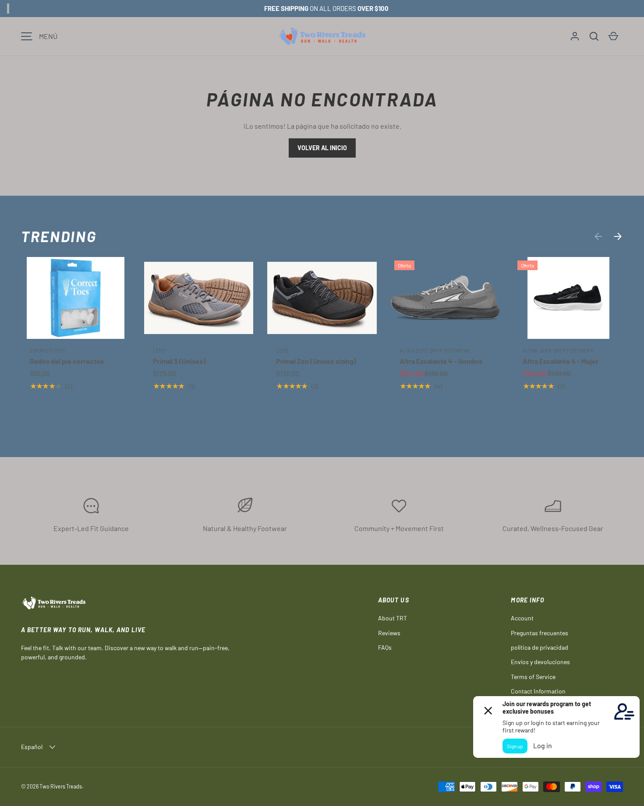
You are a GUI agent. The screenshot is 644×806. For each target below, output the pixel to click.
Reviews (389, 633)
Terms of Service (533, 676)
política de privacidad (539, 647)
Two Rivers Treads (60, 786)
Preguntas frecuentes (539, 633)
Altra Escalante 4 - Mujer (560, 361)
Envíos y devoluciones (540, 661)
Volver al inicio (322, 147)
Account (522, 618)
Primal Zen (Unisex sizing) (316, 361)
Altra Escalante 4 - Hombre (441, 361)
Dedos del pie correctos (67, 361)
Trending (59, 236)
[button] (594, 36)
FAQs (385, 647)
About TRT (392, 618)
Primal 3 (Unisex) (179, 361)
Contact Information (538, 691)
